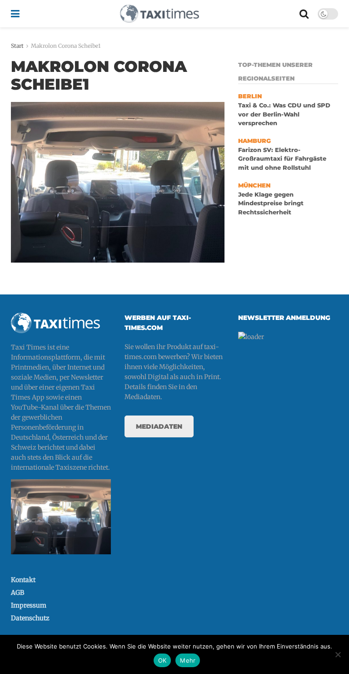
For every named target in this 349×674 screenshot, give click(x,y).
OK (162, 660)
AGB (17, 592)
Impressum (28, 605)
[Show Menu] (15, 13)
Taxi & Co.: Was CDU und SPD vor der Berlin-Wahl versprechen (284, 114)
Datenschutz (30, 618)
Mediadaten (159, 426)
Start (17, 45)
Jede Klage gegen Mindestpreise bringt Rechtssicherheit (271, 203)
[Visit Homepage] (159, 14)
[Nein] (337, 654)
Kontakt (23, 580)
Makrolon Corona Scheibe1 (65, 45)
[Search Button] (304, 13)
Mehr (187, 660)
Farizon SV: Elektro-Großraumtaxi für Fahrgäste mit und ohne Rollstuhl (282, 159)
